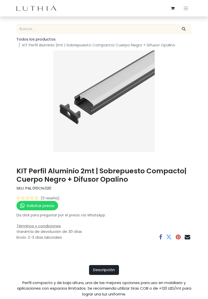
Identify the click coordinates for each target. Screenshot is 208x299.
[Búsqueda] (184, 29)
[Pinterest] (178, 237)
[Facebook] (160, 237)
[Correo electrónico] (187, 237)
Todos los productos (36, 39)
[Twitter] (169, 237)
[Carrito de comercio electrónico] (173, 8)
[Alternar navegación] (186, 8)
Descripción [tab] (104, 269)
